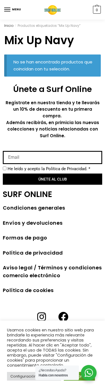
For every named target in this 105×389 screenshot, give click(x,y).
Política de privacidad (33, 252)
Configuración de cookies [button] (34, 376)
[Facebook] (63, 317)
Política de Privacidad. (66, 168)
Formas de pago (25, 237)
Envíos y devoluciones (32, 222)
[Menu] (7, 10)
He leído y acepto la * (49, 168)
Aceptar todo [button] (79, 376)
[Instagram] (42, 317)
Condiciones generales (34, 207)
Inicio (8, 25)
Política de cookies (28, 290)
